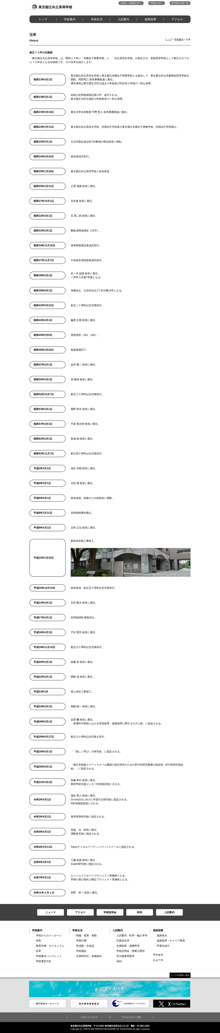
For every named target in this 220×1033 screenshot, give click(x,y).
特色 (38, 940)
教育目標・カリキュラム (50, 945)
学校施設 (81, 951)
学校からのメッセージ (49, 935)
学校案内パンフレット (49, 956)
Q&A (119, 961)
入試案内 (123, 19)
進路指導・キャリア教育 (171, 940)
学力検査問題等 (125, 956)
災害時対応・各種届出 (89, 956)
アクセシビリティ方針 (131, 1017)
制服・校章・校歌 (86, 935)
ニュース (158, 960)
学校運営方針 (43, 961)
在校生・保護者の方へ (131, 3)
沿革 (38, 951)
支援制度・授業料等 (128, 945)
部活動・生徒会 (85, 945)
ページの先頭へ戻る (180, 975)
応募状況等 (122, 940)
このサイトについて (88, 1017)
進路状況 (162, 935)
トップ (42, 19)
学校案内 (70, 19)
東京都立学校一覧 (180, 3)
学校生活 (96, 19)
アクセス (177, 19)
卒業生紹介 (163, 945)
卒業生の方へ (156, 3)
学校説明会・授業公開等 (130, 951)
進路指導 (150, 19)
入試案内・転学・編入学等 (131, 935)
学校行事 (81, 940)
